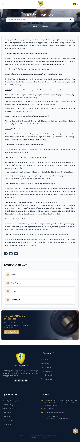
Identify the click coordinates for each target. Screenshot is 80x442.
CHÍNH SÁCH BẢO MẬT (30, 437)
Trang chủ (34, 26)
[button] (2, 4)
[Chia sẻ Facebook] (16, 253)
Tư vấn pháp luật (43, 26)
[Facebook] (15, 380)
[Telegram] (22, 380)
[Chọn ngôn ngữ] (76, 4)
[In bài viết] (11, 253)
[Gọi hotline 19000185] (75, 431)
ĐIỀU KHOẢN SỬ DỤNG (49, 437)
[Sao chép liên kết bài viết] (6, 253)
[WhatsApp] (19, 380)
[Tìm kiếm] (71, 20)
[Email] (26, 380)
